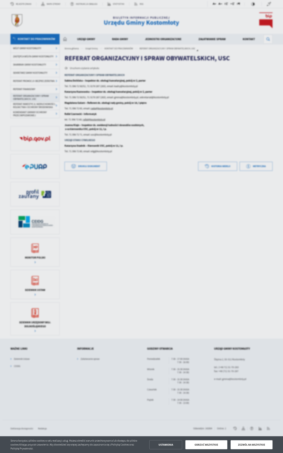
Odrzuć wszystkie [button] (206, 444)
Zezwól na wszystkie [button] (251, 444)
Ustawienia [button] (166, 444)
